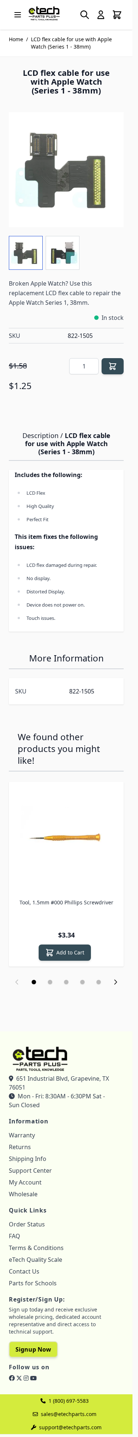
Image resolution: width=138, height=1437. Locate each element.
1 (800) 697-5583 (69, 1400)
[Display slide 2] (50, 982)
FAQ (14, 1236)
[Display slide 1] (34, 982)
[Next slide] (115, 982)
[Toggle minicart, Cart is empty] (117, 14)
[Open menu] (17, 15)
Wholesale (23, 1194)
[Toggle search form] (84, 14)
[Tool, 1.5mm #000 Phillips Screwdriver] (66, 839)
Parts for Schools (33, 1283)
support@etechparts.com (70, 1427)
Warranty (22, 1135)
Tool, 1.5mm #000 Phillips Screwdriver (66, 902)
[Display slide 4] (82, 982)
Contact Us (24, 1271)
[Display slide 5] (99, 982)
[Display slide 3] (66, 982)
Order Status (27, 1224)
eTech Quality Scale (35, 1260)
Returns (20, 1147)
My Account (25, 1182)
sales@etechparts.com (68, 1413)
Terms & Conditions (36, 1248)
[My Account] (100, 14)
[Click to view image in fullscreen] (66, 169)
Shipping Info (27, 1159)
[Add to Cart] (113, 366)
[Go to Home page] (44, 13)
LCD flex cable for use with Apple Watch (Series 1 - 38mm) (71, 43)
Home (16, 39)
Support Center (30, 1170)
